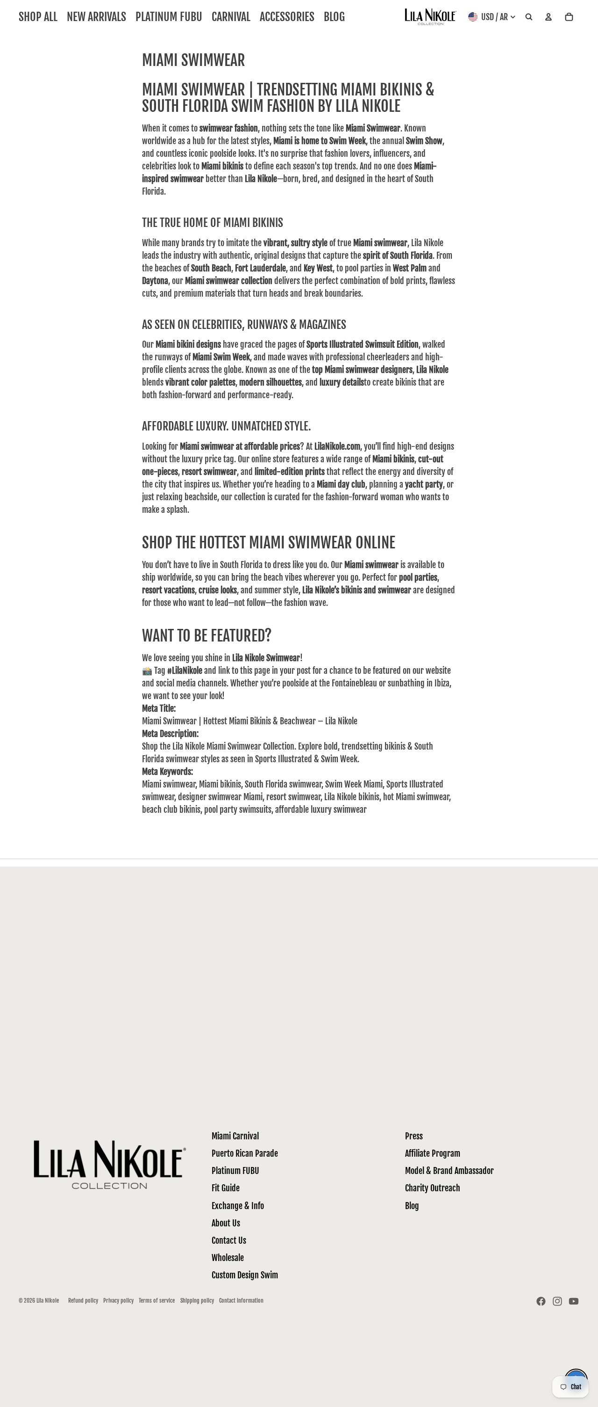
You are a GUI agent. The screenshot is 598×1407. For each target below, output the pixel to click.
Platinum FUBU (235, 1171)
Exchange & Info (238, 1206)
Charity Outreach (432, 1188)
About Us (226, 1223)
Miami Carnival (235, 1136)
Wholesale (228, 1258)
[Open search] (529, 17)
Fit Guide (226, 1188)
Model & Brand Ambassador (449, 1171)
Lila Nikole (47, 1300)
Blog (412, 1206)
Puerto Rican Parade (245, 1153)
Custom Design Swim (245, 1275)
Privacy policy (118, 1300)
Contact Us (229, 1240)
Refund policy (83, 1300)
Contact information (241, 1300)
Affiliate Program (432, 1153)
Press (414, 1136)
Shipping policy (197, 1300)
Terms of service (157, 1300)
